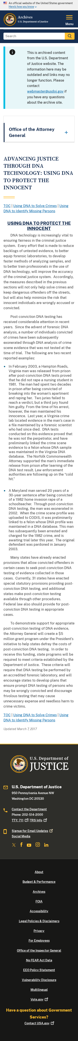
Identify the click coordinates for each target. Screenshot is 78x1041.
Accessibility (39, 911)
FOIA (39, 901)
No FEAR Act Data (39, 960)
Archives (39, 891)
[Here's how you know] (39, 5)
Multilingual (39, 989)
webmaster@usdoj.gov (45, 91)
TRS (36, 820)
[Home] (26, 25)
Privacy (39, 931)
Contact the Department (29, 809)
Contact (36, 1023)
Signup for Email (30, 831)
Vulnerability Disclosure (39, 980)
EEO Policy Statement (39, 970)
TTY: (17, 820)
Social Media (21, 836)
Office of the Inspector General (39, 950)
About (39, 872)
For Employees (39, 940)
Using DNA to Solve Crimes (35, 206)
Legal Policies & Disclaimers (39, 921)
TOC (7, 206)
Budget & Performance (39, 881)
